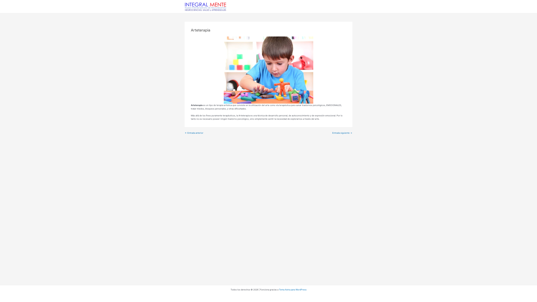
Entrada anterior (194, 133)
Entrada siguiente (342, 133)
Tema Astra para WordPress (293, 289)
